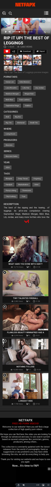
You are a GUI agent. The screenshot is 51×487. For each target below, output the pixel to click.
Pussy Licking (11, 191)
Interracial (20, 123)
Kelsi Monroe (25, 82)
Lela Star (26, 88)
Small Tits (34, 123)
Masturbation (23, 185)
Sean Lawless (24, 100)
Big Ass (18, 117)
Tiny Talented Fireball (25, 298)
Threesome (26, 191)
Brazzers (9, 145)
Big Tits (9, 123)
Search (4, 13)
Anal (7, 117)
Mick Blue (9, 100)
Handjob (9, 185)
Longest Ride (25, 401)
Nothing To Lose (25, 367)
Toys (23, 196)
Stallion (28, 106)
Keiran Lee (10, 82)
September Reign (12, 106)
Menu (46, 13)
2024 (7, 167)
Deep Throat (23, 179)
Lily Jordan (39, 88)
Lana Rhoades (11, 88)
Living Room (10, 134)
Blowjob (9, 179)
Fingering (37, 179)
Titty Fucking (11, 196)
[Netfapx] (25, 4)
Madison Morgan (12, 94)
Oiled (36, 185)
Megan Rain (29, 94)
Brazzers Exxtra (11, 156)
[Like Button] (7, 51)
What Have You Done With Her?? (25, 264)
